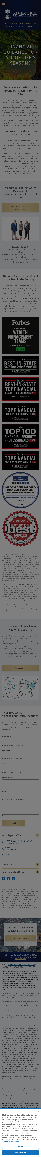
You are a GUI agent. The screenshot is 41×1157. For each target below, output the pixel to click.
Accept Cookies (20, 1153)
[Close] (38, 1111)
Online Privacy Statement (12, 1141)
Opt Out (20, 1146)
